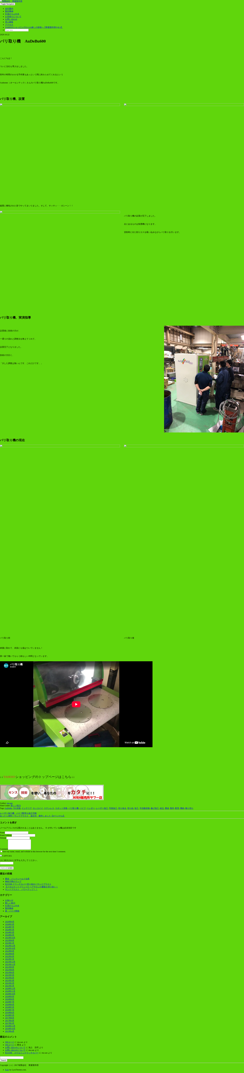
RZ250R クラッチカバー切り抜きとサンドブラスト (28, 884)
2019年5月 (9, 1015)
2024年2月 (9, 935)
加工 (136, 808)
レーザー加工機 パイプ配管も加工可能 (18, 813)
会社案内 (9, 9)
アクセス (9, 25)
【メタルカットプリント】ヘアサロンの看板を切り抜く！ (31, 887)
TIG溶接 (17, 808)
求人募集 (9, 22)
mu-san (10, 803)
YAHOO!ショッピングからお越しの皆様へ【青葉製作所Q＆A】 (34, 27)
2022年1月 (9, 959)
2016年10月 (10, 1029)
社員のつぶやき (12, 14)
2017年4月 (9, 1021)
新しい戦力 (16, 805)
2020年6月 (9, 1004)
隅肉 (182, 808)
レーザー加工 (102, 808)
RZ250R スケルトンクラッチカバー (22, 1053)
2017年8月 (9, 1018)
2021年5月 (9, 975)
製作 (172, 808)
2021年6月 (9, 972)
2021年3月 (9, 980)
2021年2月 (9, 983)
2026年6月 (9, 922)
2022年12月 (10, 946)
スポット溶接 (61, 808)
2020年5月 (9, 1007)
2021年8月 (9, 970)
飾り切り (189, 808)
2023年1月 (9, 943)
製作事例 (9, 11)
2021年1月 (9, 986)
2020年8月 (9, 999)
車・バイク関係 (12, 911)
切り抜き (122, 808)
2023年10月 (10, 938)
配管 (177, 808)
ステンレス (49, 808)
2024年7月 (9, 927)
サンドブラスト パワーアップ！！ (21, 889)
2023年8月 (9, 940)
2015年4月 (9, 1031)
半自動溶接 (145, 808)
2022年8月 (9, 954)
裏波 (167, 808)
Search (3, 1060)
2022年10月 (10, 948)
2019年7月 (9, 1010)
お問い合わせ (11, 19)
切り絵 (130, 808)
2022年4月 (9, 956)
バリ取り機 (73, 808)
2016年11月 (10, 1026)
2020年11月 (10, 991)
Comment (4, 849)
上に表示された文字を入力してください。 (19, 860)
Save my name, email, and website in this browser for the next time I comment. (34, 851)
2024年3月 (9, 932)
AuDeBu (8, 808)
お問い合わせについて (15, 1047)
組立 (162, 808)
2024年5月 (9, 930)
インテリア (27, 808)
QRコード (9, 1042)
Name (2, 832)
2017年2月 (9, 1023)
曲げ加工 (155, 808)
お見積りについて (13, 17)
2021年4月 (9, 978)
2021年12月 (10, 962)
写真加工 (113, 808)
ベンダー (91, 808)
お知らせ (9, 900)
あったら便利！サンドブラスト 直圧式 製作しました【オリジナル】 (32, 816)
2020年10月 (10, 994)
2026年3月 (9, 924)
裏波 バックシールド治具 (17, 879)
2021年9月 (9, 967)
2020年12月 (10, 988)
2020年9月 (9, 996)
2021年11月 (10, 964)
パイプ (83, 808)
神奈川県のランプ (13, 881)
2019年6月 (9, 1013)
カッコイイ (38, 808)
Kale (7, 1070)
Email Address (6, 835)
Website (3, 838)
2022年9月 (9, 951)
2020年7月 (9, 1002)
